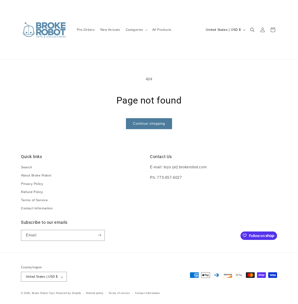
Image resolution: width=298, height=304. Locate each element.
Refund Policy (32, 192)
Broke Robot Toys (43, 293)
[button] (136, 30)
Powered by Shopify (68, 293)
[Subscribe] (99, 235)
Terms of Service (34, 200)
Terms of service (119, 293)
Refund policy (95, 293)
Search (26, 167)
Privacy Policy (32, 184)
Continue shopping (149, 123)
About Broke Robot (36, 175)
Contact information (147, 293)
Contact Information (37, 208)
